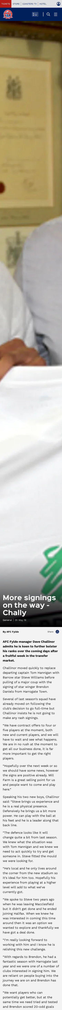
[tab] (5, 4)
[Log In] (58, 4)
